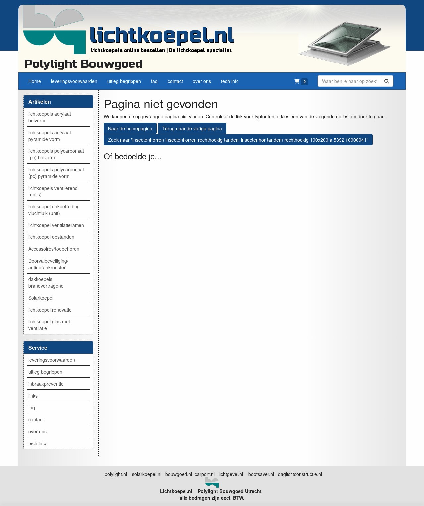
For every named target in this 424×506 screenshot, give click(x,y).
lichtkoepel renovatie (50, 309)
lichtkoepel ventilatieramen (56, 225)
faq (31, 407)
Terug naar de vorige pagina (192, 128)
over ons (37, 431)
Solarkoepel (40, 297)
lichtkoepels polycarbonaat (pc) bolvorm (56, 154)
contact (36, 419)
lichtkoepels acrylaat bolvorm (49, 117)
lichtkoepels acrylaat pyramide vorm (49, 135)
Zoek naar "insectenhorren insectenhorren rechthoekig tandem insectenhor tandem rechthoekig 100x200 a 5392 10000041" (238, 139)
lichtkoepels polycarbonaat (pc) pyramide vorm (56, 172)
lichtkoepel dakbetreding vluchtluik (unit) (54, 209)
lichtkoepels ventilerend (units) (53, 191)
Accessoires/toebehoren (53, 248)
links (33, 395)
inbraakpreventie (46, 383)
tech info (37, 443)
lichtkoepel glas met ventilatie (49, 324)
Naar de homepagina (130, 128)
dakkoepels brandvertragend (46, 282)
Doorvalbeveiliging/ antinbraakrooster (48, 264)
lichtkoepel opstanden (51, 236)
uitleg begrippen (45, 371)
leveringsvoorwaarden (51, 360)
